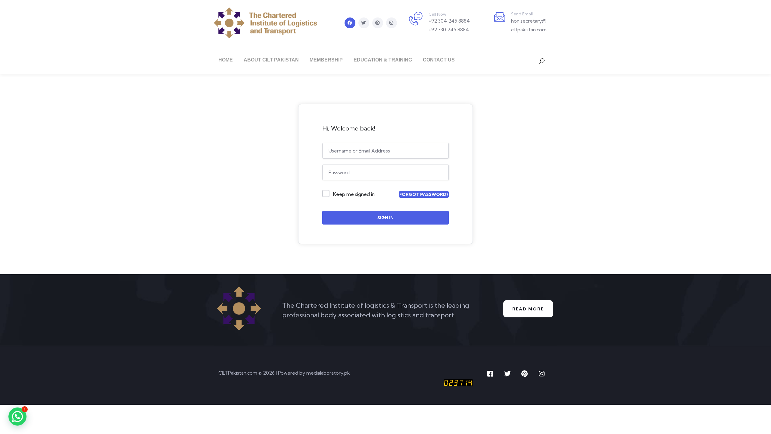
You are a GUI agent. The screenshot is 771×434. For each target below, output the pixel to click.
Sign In (385, 217)
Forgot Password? (423, 194)
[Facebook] (350, 22)
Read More (528, 309)
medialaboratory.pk (328, 373)
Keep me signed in (354, 194)
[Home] (265, 23)
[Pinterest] (377, 22)
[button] (17, 416)
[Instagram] (391, 22)
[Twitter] (363, 22)
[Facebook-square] (490, 373)
